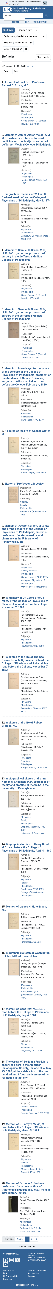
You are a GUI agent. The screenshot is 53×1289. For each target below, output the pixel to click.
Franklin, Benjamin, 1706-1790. (35, 1113)
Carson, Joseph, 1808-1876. (34, 577)
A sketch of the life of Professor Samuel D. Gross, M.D (23, 84)
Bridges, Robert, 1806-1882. (34, 767)
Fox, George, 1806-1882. (32, 646)
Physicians (26, 114)
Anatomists (25, 1222)
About (15, 22)
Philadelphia (27, 117)
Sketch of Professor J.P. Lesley (24, 483)
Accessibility (33, 1273)
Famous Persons (29, 1106)
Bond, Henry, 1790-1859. (32, 889)
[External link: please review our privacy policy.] (5, 1259)
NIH (22, 1285)
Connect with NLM (11, 1254)
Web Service (40, 22)
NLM (17, 1285)
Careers (31, 1276)
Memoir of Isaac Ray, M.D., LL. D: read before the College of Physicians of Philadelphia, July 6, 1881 (25, 1012)
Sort (6, 71)
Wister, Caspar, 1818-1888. (33, 472)
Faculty (23, 505)
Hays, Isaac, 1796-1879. (32, 420)
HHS (27, 1285)
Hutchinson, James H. (31, 942)
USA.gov (34, 1285)
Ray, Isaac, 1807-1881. (31, 1050)
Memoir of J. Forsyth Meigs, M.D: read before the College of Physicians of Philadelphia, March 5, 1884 (25, 1127)
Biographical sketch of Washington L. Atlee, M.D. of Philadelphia (26, 954)
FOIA (5, 1273)
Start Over (8, 30)
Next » (30, 66)
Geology (24, 502)
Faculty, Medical (29, 570)
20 (17, 71)
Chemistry (25, 761)
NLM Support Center (37, 1270)
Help (26, 22)
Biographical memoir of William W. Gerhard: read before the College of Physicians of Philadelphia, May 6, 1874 (26, 197)
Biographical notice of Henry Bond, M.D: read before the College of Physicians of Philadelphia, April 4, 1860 (26, 847)
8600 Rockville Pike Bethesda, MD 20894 (37, 1259)
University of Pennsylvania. (34, 587)
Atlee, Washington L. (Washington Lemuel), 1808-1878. (34, 994)
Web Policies (9, 1270)
